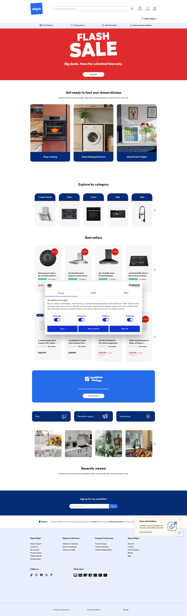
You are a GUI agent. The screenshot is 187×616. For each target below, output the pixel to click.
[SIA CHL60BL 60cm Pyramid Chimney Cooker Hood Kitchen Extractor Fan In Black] (109, 258)
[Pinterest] (51, 575)
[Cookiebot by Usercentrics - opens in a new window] (130, 285)
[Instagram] (36, 575)
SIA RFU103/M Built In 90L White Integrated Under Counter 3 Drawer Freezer (108, 341)
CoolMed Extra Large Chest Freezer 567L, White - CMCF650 (77, 341)
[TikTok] (31, 575)
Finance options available (142, 25)
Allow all (124, 329)
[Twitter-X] (46, 575)
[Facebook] (41, 575)
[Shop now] (50, 133)
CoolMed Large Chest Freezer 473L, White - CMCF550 (47, 341)
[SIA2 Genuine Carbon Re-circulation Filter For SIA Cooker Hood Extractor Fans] (48, 258)
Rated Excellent (111, 25)
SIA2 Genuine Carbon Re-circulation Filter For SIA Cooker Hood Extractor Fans (48, 274)
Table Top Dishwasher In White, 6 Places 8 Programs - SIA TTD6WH (139, 341)
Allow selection (93, 329)
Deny (62, 329)
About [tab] (126, 293)
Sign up (113, 506)
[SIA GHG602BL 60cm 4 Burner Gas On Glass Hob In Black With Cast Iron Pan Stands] (139, 258)
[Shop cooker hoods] (45, 210)
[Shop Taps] (142, 210)
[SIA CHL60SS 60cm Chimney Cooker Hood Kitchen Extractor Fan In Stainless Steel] (78, 258)
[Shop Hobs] (69, 210)
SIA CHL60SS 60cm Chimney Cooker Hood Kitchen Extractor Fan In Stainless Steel (78, 274)
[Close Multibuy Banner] (180, 519)
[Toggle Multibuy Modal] (179, 532)
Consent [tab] (61, 293)
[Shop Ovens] (93, 210)
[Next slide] (154, 210)
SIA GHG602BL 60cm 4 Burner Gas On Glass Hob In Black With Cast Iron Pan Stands (138, 274)
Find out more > (145, 532)
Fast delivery (48, 25)
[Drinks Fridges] (137, 133)
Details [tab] (93, 293)
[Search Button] (131, 8)
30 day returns (79, 25)
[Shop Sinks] (117, 210)
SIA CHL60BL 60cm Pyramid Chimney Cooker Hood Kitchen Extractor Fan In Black (108, 274)
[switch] (81, 320)
